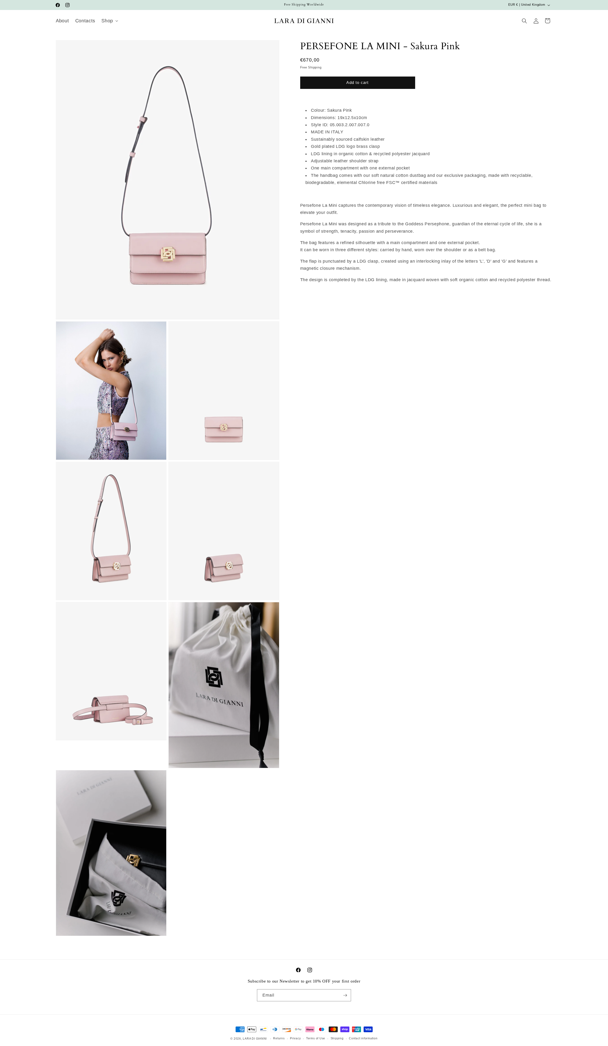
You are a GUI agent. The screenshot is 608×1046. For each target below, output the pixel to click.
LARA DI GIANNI (255, 1038)
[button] (109, 21)
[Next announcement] (402, 5)
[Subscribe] (345, 995)
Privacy (295, 1038)
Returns (279, 1038)
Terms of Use (315, 1038)
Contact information (363, 1038)
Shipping (337, 1038)
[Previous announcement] (206, 5)
